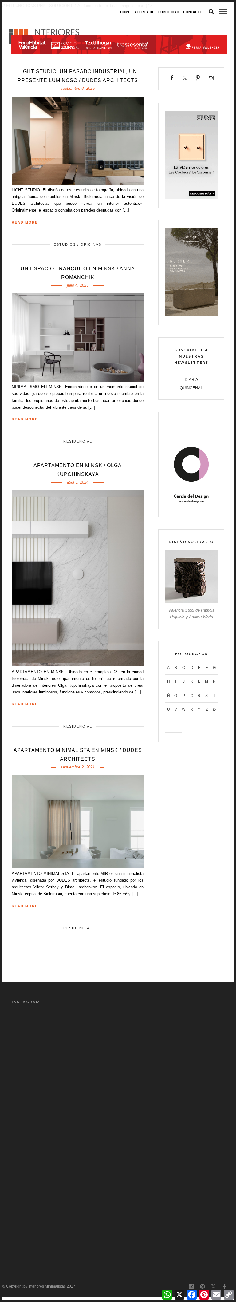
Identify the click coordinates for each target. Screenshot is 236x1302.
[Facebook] (171, 78)
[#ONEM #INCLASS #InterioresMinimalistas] (172, 1228)
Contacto (193, 12)
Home (125, 12)
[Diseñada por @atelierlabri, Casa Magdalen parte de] (172, 1104)
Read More (25, 222)
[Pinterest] (198, 78)
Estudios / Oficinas (77, 244)
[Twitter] (184, 78)
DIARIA (191, 379)
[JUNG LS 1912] (191, 198)
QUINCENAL (191, 388)
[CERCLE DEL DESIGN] (191, 507)
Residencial (77, 441)
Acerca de (144, 12)
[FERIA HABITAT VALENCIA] (119, 23)
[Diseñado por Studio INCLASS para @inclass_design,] (64, 1228)
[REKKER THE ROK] (191, 315)
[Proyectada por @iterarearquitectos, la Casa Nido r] (64, 1042)
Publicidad (168, 12)
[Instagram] (210, 78)
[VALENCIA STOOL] (191, 601)
